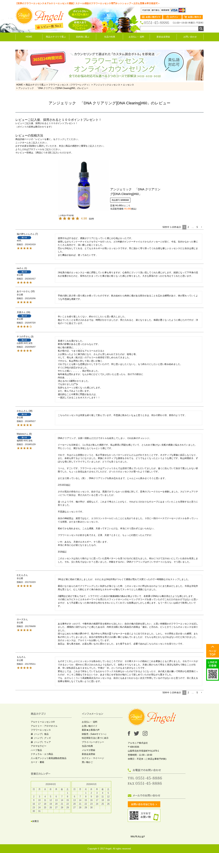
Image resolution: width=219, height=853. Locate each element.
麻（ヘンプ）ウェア (41, 742)
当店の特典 (109, 36)
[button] (201, 227)
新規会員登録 (163, 36)
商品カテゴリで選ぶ (56, 36)
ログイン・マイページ (93, 758)
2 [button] (188, 227)
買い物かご (87, 762)
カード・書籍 (37, 762)
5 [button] (197, 227)
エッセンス (128, 84)
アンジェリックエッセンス (106, 84)
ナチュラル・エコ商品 (42, 754)
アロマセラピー (38, 746)
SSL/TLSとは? (138, 836)
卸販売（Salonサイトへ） (94, 734)
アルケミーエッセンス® (43, 722)
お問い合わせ (190, 36)
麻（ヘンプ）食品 (40, 734)
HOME (29, 36)
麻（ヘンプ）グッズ (41, 738)
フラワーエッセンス (41, 730)
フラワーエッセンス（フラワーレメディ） (69, 84)
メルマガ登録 (88, 750)
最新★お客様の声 (91, 730)
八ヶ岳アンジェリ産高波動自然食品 (48, 758)
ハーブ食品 (36, 750)
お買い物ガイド (89, 726)
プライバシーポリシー (93, 742)
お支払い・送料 (136, 36)
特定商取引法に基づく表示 (95, 738)
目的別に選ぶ (82, 36)
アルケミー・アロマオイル (44, 726)
